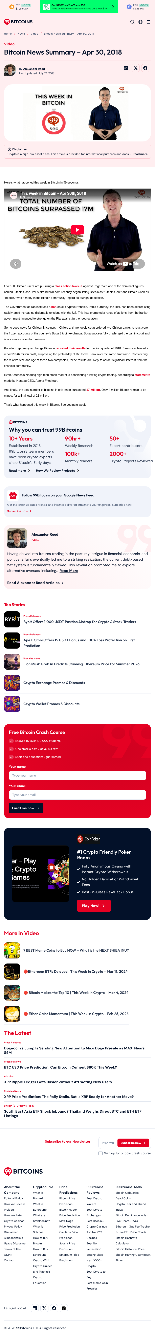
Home (8, 33)
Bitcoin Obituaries (127, 1193)
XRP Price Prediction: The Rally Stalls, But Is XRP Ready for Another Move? (69, 1097)
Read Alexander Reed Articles (33, 582)
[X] (44, 1308)
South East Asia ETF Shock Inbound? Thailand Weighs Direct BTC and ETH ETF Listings (72, 1113)
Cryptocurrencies (47, 1187)
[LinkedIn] (35, 1308)
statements (142, 375)
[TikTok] (64, 1308)
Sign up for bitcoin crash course (127, 1153)
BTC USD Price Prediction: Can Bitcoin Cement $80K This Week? (60, 1067)
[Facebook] (54, 1308)
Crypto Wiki (40, 1260)
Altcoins (9, 1076)
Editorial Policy (13, 1198)
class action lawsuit (68, 286)
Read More (69, 570)
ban (54, 306)
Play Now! (90, 905)
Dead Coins (123, 1198)
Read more (140, 154)
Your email (17, 786)
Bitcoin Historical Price (130, 1249)
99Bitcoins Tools (129, 1187)
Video (34, 33)
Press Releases (12, 1042)
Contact (9, 1260)
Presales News (12, 1061)
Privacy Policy (13, 1226)
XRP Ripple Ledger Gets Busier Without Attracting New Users (58, 1082)
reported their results (71, 348)
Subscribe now (17, 511)
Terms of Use (12, 1249)
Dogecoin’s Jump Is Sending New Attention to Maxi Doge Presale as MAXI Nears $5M (74, 1050)
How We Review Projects (55, 470)
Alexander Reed (34, 69)
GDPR (8, 1254)
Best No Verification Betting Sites (95, 1249)
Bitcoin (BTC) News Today (19, 1105)
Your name (17, 766)
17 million (93, 389)
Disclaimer (11, 1232)
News (21, 33)
